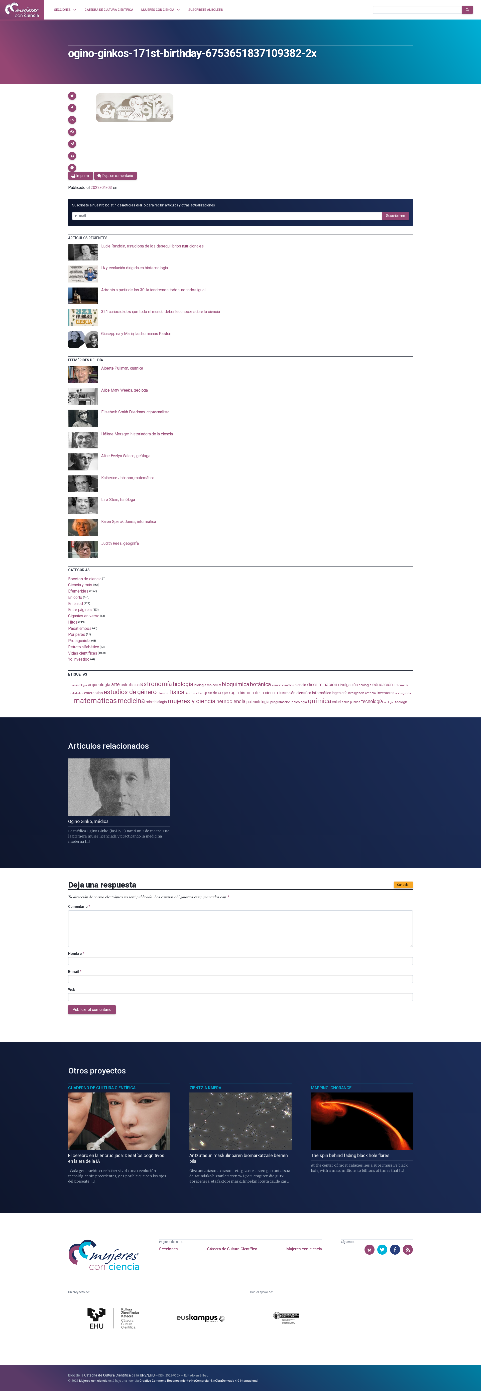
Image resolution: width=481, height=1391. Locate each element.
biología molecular (207, 685)
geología (230, 692)
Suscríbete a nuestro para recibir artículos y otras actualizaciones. (143, 205)
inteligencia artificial (362, 693)
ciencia (300, 685)
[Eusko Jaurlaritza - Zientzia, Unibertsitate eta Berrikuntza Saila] (286, 1319)
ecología (365, 685)
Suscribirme (395, 216)
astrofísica (130, 684)
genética (212, 692)
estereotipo (93, 693)
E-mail (74, 972)
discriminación (322, 684)
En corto (75, 597)
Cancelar (403, 885)
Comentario (79, 907)
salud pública (351, 702)
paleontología (258, 702)
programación (280, 702)
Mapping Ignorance (331, 1087)
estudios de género (130, 692)
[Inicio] (22, 10)
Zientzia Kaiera (205, 1087)
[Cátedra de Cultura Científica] (114, 1319)
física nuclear (194, 693)
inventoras (386, 693)
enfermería (401, 685)
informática (321, 693)
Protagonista (79, 640)
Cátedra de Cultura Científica (232, 1249)
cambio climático (283, 685)
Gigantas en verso (83, 616)
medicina (131, 701)
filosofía (163, 693)
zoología (401, 702)
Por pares (76, 634)
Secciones (168, 1249)
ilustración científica (295, 693)
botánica (260, 684)
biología (183, 684)
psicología (299, 702)
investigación (403, 693)
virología (389, 702)
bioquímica (235, 684)
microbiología (156, 702)
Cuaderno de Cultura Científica (102, 1087)
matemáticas (95, 700)
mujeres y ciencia (192, 701)
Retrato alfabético (83, 647)
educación (382, 684)
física (176, 692)
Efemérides (78, 591)
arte (115, 684)
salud (336, 702)
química (319, 701)
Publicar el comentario (91, 1009)
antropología (79, 685)
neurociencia (231, 701)
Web (71, 990)
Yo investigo (78, 659)
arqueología (99, 684)
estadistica (76, 693)
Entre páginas (80, 609)
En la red (75, 603)
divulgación (348, 684)
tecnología (372, 701)
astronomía (156, 684)
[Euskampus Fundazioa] (201, 1318)
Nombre (76, 954)
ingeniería (339, 693)
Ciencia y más (80, 585)
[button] (72, 96)
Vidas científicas (82, 653)
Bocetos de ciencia (84, 578)
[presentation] (240, 252)
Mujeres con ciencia (304, 1249)
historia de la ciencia (259, 692)
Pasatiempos (79, 628)
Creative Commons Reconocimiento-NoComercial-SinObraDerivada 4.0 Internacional (199, 1380)
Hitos (73, 622)
